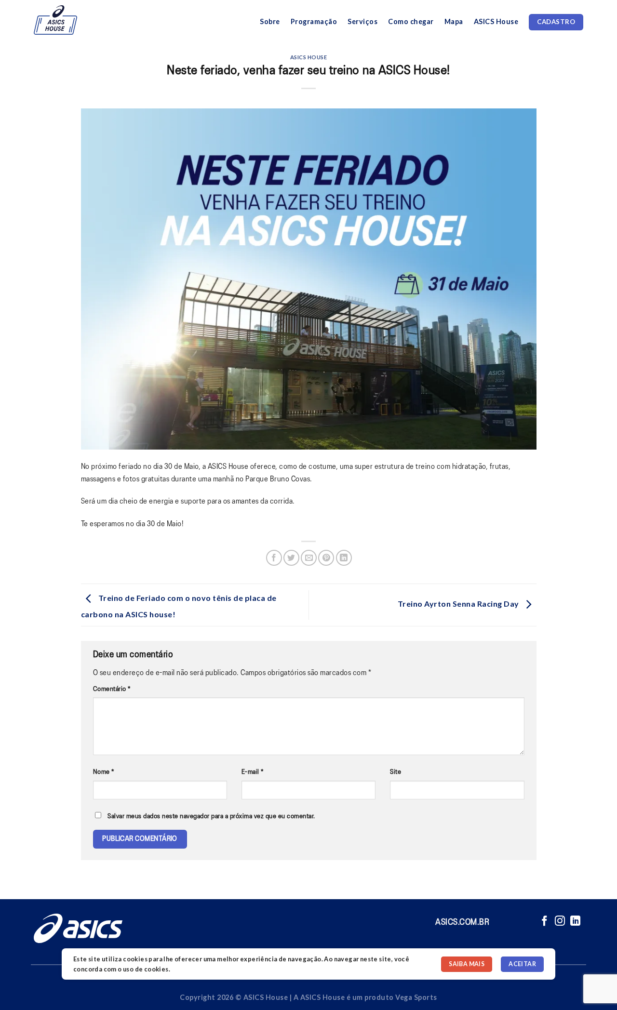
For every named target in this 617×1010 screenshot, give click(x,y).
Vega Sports (416, 997)
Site (395, 772)
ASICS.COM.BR (462, 922)
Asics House (308, 57)
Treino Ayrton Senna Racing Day (459, 604)
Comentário (112, 689)
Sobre (270, 21)
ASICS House (496, 21)
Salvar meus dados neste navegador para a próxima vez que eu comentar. (211, 816)
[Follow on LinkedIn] (575, 921)
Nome (103, 772)
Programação (314, 21)
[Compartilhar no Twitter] (291, 558)
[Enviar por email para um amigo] (309, 558)
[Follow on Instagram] (560, 921)
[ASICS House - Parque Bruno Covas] (69, 20)
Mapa (453, 21)
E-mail (252, 772)
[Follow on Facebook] (544, 921)
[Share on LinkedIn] (344, 558)
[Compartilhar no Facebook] (274, 558)
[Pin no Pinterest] (326, 558)
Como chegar (411, 21)
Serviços (362, 21)
